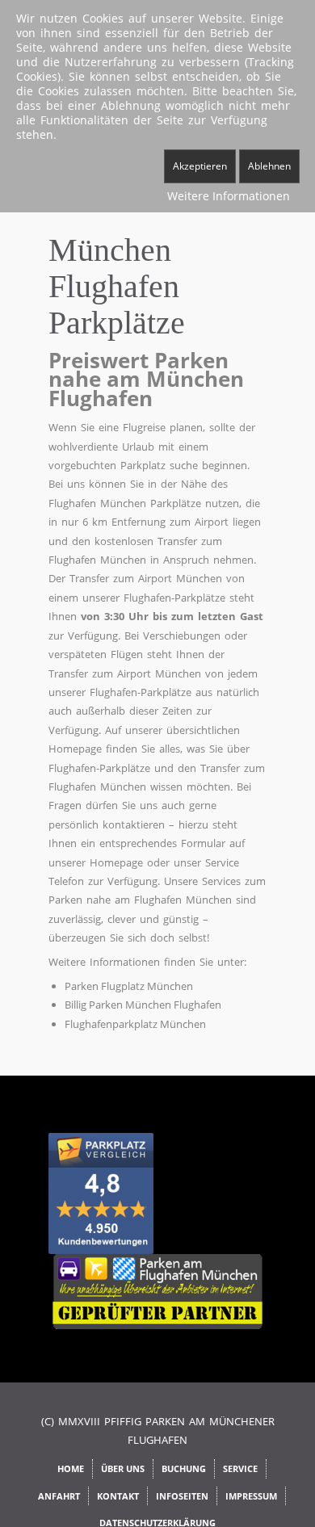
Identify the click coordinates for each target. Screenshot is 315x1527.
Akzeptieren (200, 166)
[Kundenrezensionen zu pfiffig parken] (100, 1192)
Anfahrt (59, 1496)
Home (70, 1468)
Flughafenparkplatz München (135, 1024)
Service (240, 1468)
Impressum (251, 1496)
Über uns (123, 1468)
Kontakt (118, 1496)
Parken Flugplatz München (129, 986)
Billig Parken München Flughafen (143, 1004)
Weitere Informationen (228, 195)
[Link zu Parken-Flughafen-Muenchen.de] (157, 1290)
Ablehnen (269, 166)
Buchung (184, 1468)
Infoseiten (182, 1496)
